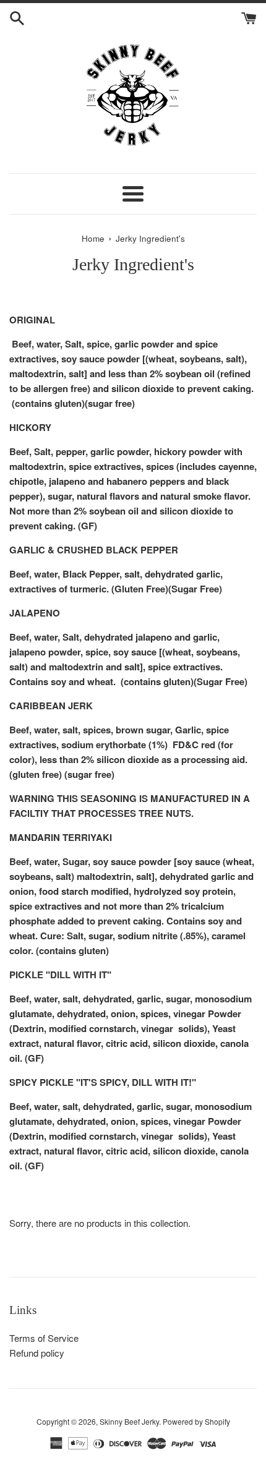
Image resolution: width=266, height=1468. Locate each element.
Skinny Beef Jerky (129, 1421)
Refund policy (36, 1352)
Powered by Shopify (196, 1421)
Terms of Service (44, 1337)
